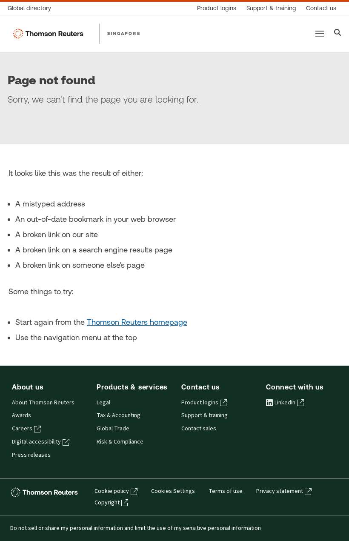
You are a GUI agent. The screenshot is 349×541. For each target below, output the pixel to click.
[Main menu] (319, 33)
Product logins (199, 402)
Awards (21, 415)
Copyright (107, 503)
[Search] (337, 33)
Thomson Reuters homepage (137, 322)
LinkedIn (285, 402)
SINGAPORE (123, 33)
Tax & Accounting (118, 415)
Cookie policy (111, 491)
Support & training (204, 415)
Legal (103, 402)
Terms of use (226, 491)
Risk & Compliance (120, 442)
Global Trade (113, 428)
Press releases (31, 455)
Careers (22, 428)
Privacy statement (279, 491)
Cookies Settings (173, 491)
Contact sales (198, 428)
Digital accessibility (36, 442)
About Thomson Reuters (43, 402)
